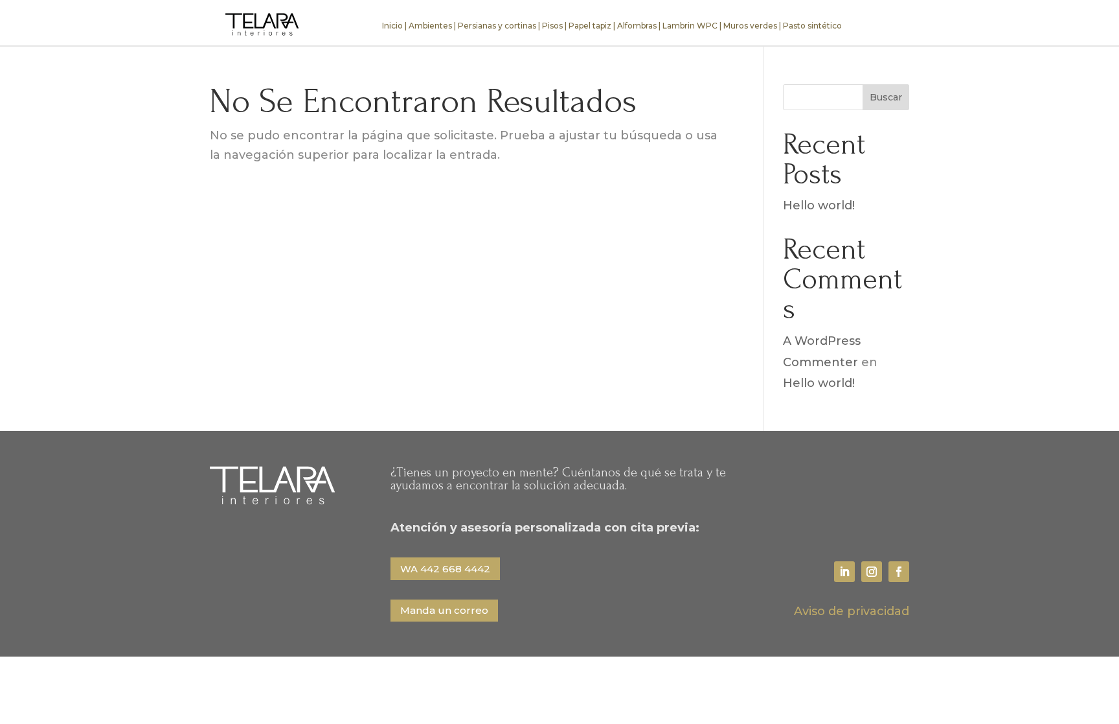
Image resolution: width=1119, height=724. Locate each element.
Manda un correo (444, 610)
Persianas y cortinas (497, 25)
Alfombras (637, 25)
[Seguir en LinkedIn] (844, 571)
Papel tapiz (590, 25)
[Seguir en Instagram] (871, 571)
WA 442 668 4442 (445, 569)
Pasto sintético (812, 25)
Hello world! (819, 205)
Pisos (552, 25)
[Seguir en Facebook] (898, 571)
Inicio (392, 25)
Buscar (886, 97)
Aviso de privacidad (851, 611)
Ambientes (430, 25)
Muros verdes (750, 25)
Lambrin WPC (690, 25)
